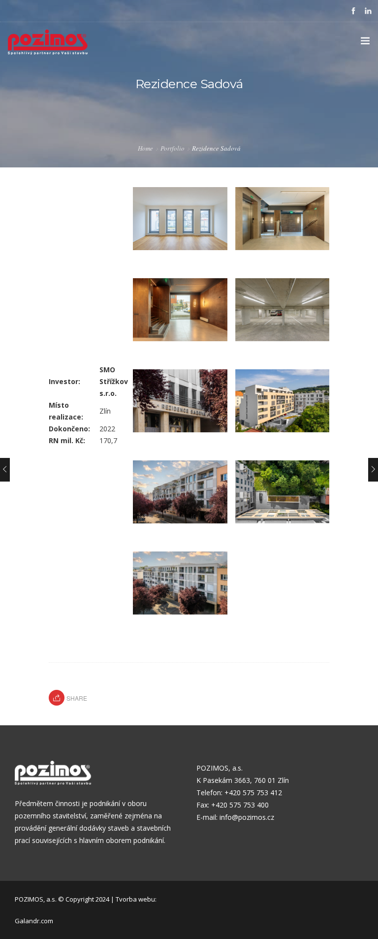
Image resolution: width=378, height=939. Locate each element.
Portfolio (172, 148)
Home (145, 148)
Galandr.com (34, 920)
